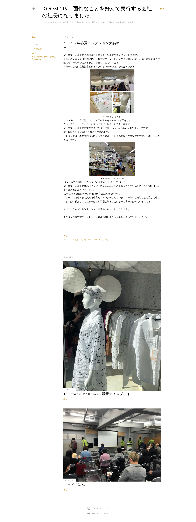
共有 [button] (34, 37)
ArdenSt (106, 513)
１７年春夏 (37, 49)
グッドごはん (74, 484)
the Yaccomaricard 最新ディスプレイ (96, 394)
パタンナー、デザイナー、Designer (97, 240)
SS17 (34, 53)
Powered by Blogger (100, 508)
